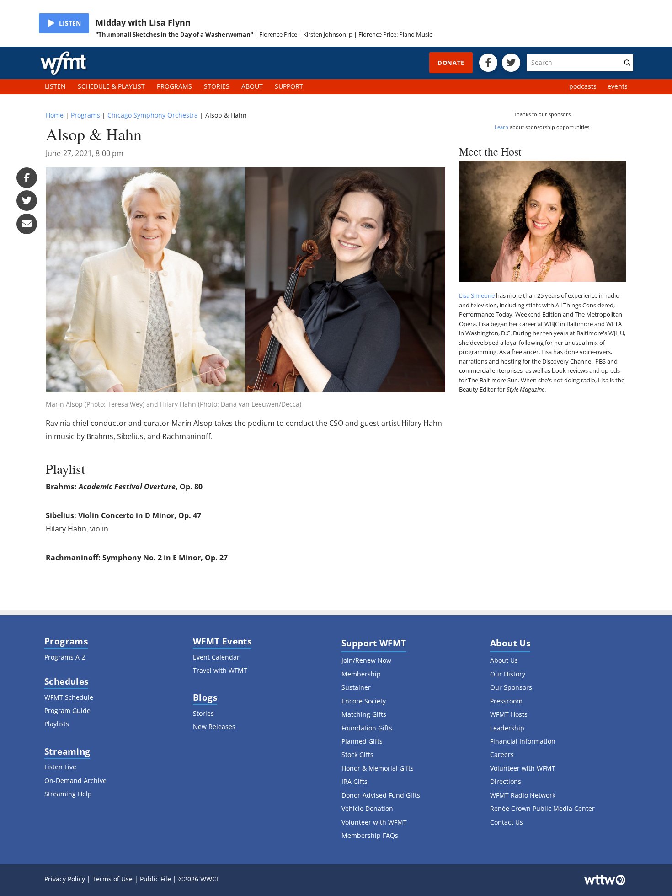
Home (55, 115)
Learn (501, 126)
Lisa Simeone (477, 295)
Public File (155, 879)
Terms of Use (112, 879)
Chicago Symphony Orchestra (152, 115)
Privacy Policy (64, 879)
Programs (85, 115)
